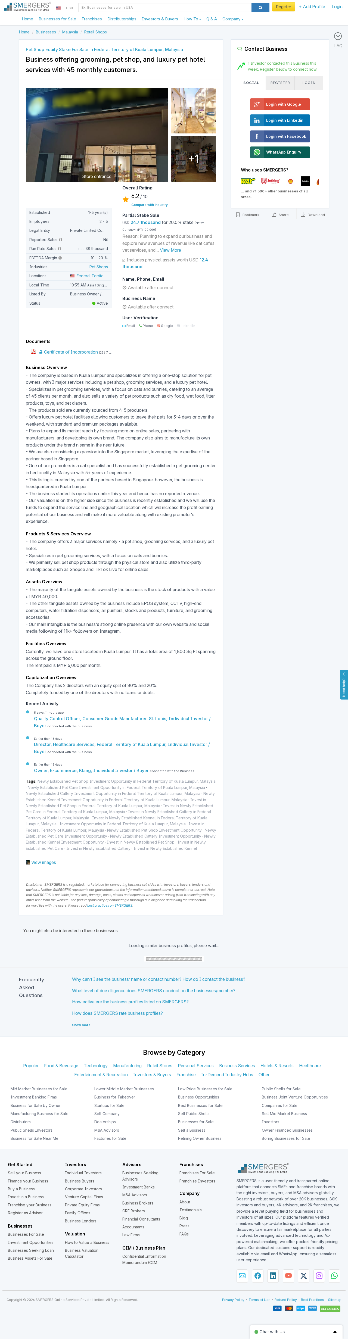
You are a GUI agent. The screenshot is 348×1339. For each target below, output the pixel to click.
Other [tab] (264, 1074)
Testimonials (190, 1209)
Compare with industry (149, 205)
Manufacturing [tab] (127, 1065)
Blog (183, 1218)
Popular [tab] (31, 1065)
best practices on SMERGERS (109, 905)
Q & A (211, 18)
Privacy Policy (233, 1300)
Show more (81, 1025)
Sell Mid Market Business (284, 1113)
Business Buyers (79, 1181)
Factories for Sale (110, 1138)
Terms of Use (259, 1300)
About (184, 1202)
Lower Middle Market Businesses (124, 1089)
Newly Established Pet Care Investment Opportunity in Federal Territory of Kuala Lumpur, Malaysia (116, 787)
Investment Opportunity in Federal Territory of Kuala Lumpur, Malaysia (123, 824)
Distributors (21, 1121)
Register (283, 6)
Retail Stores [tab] (159, 1065)
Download (316, 215)
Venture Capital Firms (84, 1196)
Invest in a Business (26, 1196)
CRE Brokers (133, 1211)
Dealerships (105, 1121)
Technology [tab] (96, 1065)
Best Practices (312, 1300)
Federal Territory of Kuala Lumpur (105, 275)
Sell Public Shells (194, 1113)
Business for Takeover (114, 1097)
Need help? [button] (344, 687)
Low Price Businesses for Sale (205, 1089)
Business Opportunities (198, 1097)
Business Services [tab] (237, 1065)
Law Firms (131, 1234)
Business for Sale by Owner (36, 1105)
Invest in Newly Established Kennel (165, 848)
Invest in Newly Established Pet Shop (141, 842)
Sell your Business (24, 1173)
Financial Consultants (141, 1219)
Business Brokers (137, 1203)
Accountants (133, 1227)
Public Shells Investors (31, 1130)
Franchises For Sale (197, 1173)
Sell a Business (191, 1130)
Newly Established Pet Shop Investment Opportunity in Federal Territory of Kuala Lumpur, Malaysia (127, 781)
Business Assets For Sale (30, 1258)
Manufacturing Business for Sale (40, 1113)
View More (170, 250)
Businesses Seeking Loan (31, 1250)
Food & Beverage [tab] (61, 1065)
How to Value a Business (87, 1242)
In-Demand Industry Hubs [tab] (227, 1074)
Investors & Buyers (160, 18)
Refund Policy (286, 1300)
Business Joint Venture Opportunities (295, 1097)
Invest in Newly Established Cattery (98, 848)
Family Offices (77, 1212)
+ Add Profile (312, 6)
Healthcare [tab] (310, 1065)
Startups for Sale (109, 1105)
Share (283, 215)
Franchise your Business (29, 1205)
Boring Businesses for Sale (286, 1138)
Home (27, 18)
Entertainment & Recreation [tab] (101, 1074)
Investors (270, 1121)
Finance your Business (28, 1181)
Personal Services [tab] (196, 1065)
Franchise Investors (197, 1181)
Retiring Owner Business (200, 1138)
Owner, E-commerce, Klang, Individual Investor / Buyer (92, 770)
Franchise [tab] (186, 1074)
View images (43, 862)
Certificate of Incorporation (70, 352)
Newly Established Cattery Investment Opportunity (155, 836)
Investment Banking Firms (34, 1097)
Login (337, 6)
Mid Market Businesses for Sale (39, 1089)
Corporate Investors (83, 1189)
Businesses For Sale (26, 1234)
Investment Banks (138, 1187)
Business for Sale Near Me (34, 1138)
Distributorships (121, 18)
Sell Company (107, 1113)
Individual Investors (83, 1173)
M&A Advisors (106, 1130)
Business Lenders (81, 1221)
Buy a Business (21, 1189)
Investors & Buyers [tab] (152, 1074)
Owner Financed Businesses (287, 1130)
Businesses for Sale (57, 18)
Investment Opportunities (31, 1242)
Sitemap (334, 1300)
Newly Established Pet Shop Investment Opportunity (154, 830)
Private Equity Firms (82, 1205)
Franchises (92, 18)
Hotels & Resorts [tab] (277, 1065)
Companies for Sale (279, 1105)
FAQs (184, 1234)
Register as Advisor (25, 1212)
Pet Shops (98, 266)
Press (184, 1225)
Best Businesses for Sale (200, 1105)
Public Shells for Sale (281, 1089)
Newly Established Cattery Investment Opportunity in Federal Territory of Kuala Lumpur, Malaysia (113, 793)
